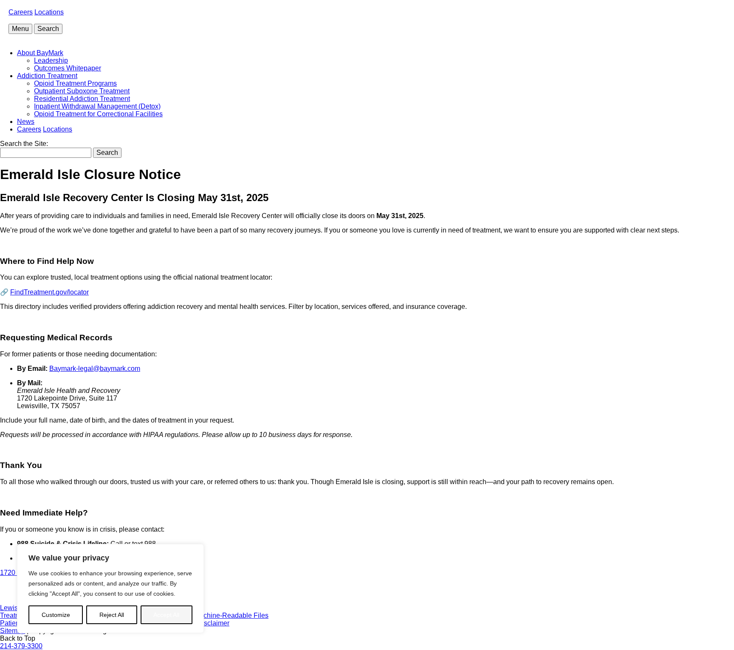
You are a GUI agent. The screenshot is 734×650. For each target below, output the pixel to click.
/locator (49, 292)
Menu (20, 28)
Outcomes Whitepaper (67, 68)
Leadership (51, 60)
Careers (20, 12)
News (25, 121)
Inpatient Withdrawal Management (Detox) (97, 106)
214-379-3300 (21, 646)
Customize (56, 614)
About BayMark (40, 52)
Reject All (111, 614)
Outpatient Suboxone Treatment (82, 91)
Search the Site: (24, 143)
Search (48, 28)
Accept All (166, 614)
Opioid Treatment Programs (75, 83)
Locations (49, 12)
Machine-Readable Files (231, 615)
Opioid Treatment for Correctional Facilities (98, 114)
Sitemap (12, 630)
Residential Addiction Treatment (82, 98)
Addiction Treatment (47, 75)
